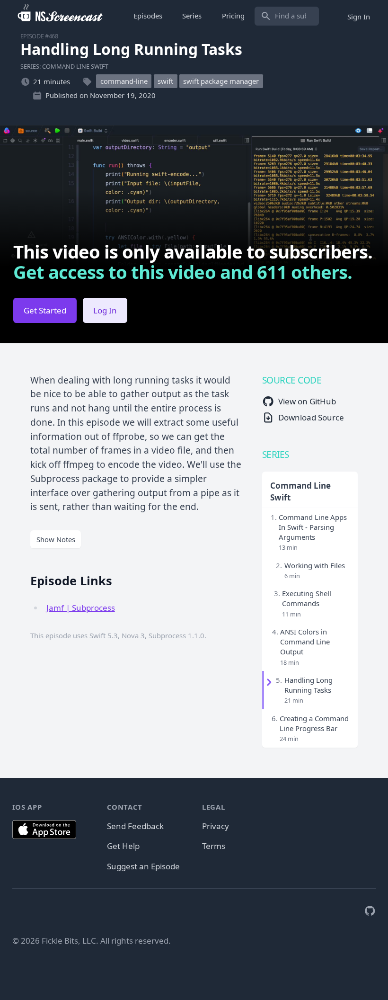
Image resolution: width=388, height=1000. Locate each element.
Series (192, 15)
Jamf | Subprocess (80, 607)
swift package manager (221, 81)
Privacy (215, 826)
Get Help (123, 845)
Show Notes (55, 539)
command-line (124, 81)
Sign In (358, 16)
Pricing (233, 15)
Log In (105, 310)
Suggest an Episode (143, 866)
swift (165, 81)
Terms (213, 845)
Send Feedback (135, 826)
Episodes (147, 15)
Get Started (45, 310)
